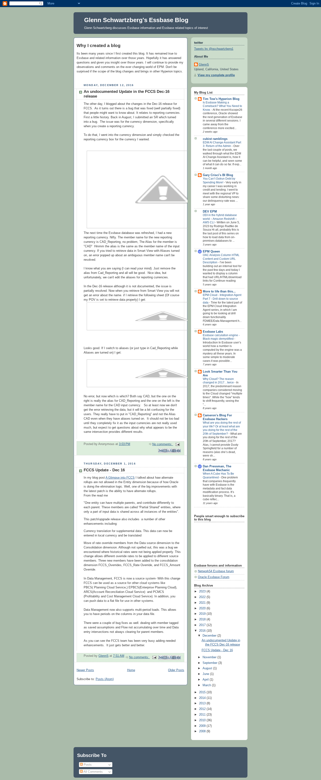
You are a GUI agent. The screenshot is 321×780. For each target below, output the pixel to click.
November (210, 657)
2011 (203, 714)
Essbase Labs (213, 331)
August (208, 668)
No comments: (162, 444)
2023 (203, 591)
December (210, 635)
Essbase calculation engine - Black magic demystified (221, 337)
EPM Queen (211, 251)
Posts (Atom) (105, 679)
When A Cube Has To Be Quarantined (218, 475)
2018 (203, 619)
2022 (203, 597)
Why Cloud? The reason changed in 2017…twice (219, 380)
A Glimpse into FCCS (120, 477)
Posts (87, 764)
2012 (203, 709)
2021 (203, 602)
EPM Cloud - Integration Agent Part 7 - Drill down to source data (222, 298)
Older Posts (176, 670)
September (210, 663)
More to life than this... (219, 291)
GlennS (204, 64)
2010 (203, 720)
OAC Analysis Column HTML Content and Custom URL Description (221, 258)
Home (131, 670)
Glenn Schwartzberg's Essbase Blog (136, 20)
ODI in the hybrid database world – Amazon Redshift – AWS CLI (220, 218)
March (207, 685)
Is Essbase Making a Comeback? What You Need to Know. (222, 106)
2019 (203, 613)
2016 (203, 630)
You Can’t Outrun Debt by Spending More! (219, 180)
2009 (203, 726)
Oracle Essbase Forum (213, 577)
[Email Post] (177, 444)
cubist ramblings (215, 139)
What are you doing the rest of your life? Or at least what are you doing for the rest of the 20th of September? (222, 428)
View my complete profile (216, 75)
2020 (203, 608)
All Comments (93, 771)
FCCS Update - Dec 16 (104, 470)
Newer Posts (85, 670)
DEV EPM (210, 211)
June (206, 674)
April (206, 679)
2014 (203, 698)
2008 (203, 731)
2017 (203, 625)
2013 (203, 703)
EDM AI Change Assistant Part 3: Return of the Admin (222, 144)
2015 (203, 692)
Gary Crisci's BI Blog (218, 175)
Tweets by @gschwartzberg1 (213, 49)
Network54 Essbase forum (216, 571)
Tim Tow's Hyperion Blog (221, 99)
